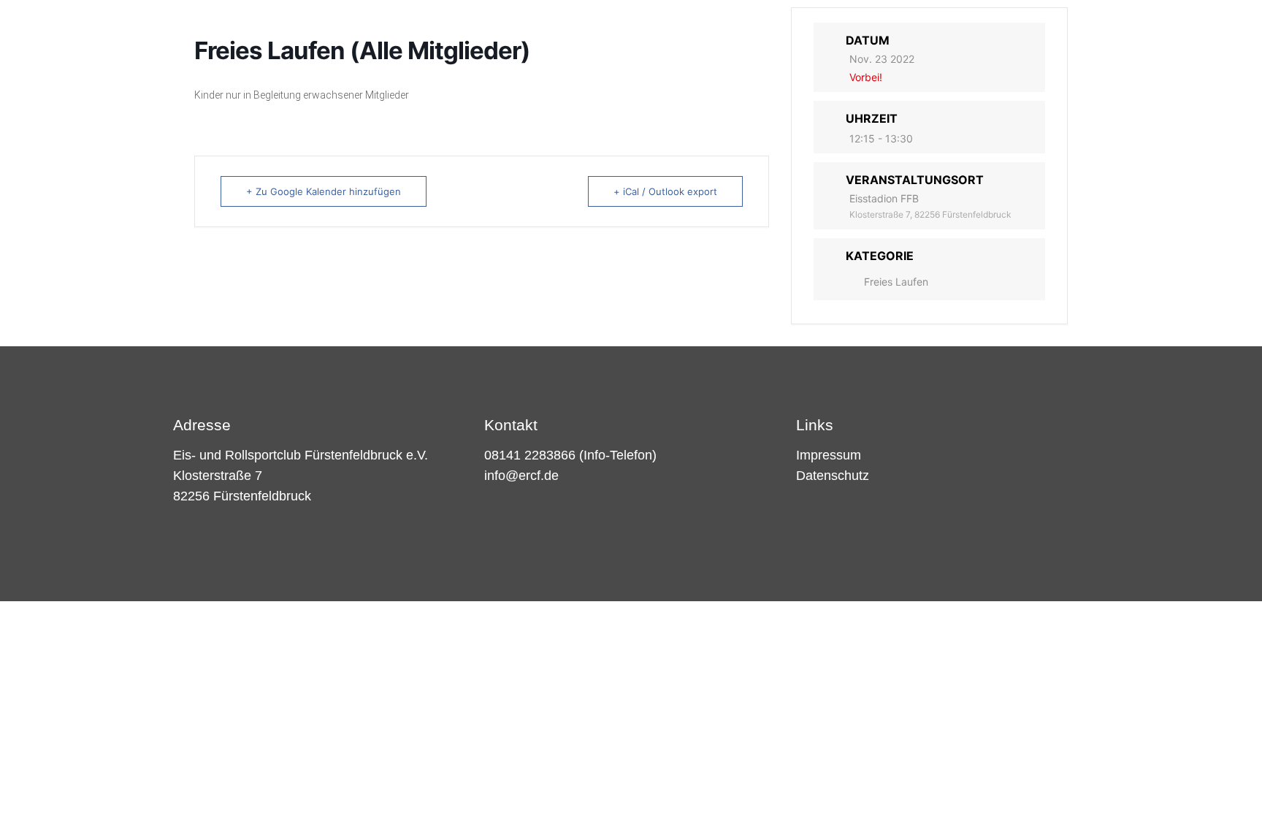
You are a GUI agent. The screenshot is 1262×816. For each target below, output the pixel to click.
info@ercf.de (521, 475)
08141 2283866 (529, 455)
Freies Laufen (896, 281)
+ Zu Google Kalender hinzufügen (323, 191)
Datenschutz (832, 475)
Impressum (828, 455)
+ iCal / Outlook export (665, 191)
